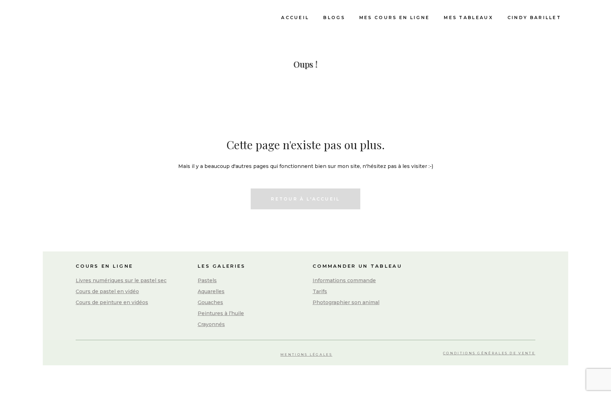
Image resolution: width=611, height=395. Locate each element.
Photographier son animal (346, 302)
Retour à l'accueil (305, 199)
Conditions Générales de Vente (489, 353)
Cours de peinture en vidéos (112, 302)
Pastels (207, 280)
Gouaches (210, 302)
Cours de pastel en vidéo (107, 291)
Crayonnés (211, 324)
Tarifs (320, 291)
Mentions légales (306, 354)
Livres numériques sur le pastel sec (121, 280)
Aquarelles (211, 291)
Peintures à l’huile (221, 313)
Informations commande (344, 280)
